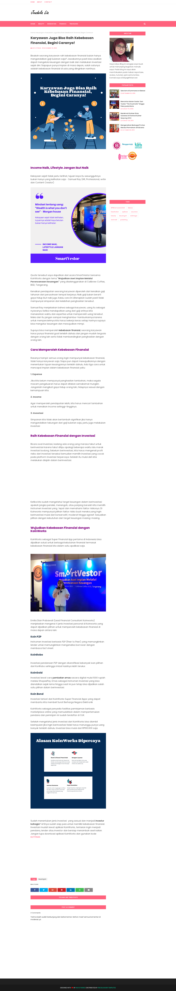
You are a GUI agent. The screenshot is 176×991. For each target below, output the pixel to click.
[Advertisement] (68, 481)
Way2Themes (80, 988)
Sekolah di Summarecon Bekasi (133, 91)
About (39, 2)
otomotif (114, 220)
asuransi (134, 212)
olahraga (133, 216)
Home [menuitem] (33, 24)
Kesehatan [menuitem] (51, 24)
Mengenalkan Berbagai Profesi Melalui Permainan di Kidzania (133, 126)
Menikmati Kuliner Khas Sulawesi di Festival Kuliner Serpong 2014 (131, 115)
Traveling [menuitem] (73, 24)
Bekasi (130, 208)
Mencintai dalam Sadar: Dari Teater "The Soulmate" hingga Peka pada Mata (132, 103)
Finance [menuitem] (62, 24)
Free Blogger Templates (107, 988)
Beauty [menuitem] (41, 24)
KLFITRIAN (35, 836)
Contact (48, 2)
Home (33, 2)
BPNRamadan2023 (118, 208)
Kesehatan (115, 212)
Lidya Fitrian (36, 48)
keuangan (40, 33)
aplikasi (125, 212)
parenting (124, 220)
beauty (113, 216)
